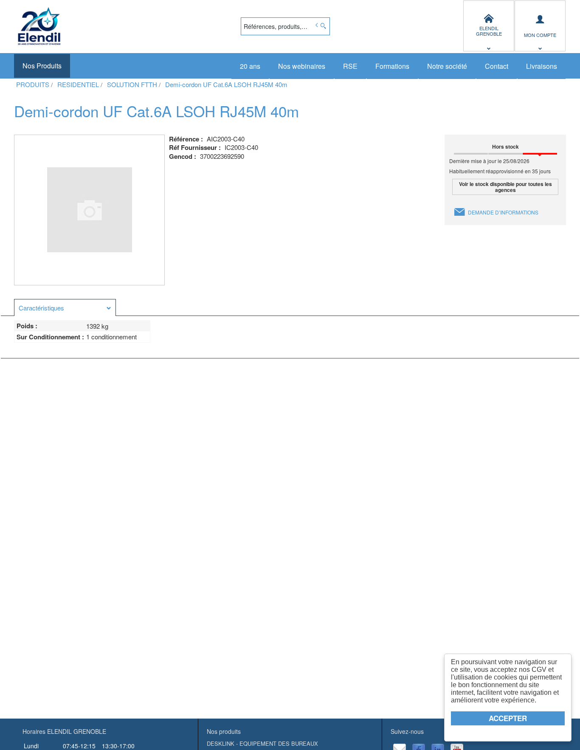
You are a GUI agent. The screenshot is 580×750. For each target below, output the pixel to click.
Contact (496, 66)
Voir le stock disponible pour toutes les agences (505, 187)
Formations (392, 66)
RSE (350, 66)
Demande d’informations (503, 212)
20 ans (250, 66)
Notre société (447, 66)
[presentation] (64, 307)
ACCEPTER (508, 718)
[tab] (65, 307)
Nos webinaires (301, 66)
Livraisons (541, 66)
